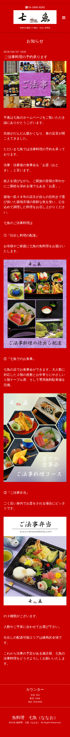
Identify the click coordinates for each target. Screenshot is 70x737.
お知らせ (35, 41)
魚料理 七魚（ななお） (35, 718)
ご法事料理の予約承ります (25, 57)
